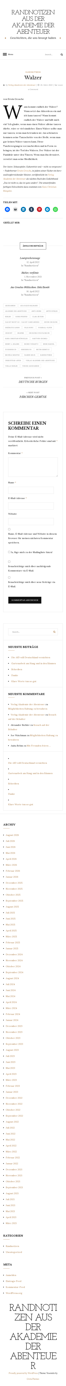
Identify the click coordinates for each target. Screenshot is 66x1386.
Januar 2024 (12, 1020)
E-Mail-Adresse (17, 498)
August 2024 (12, 978)
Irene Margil (48, 344)
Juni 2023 (10, 1062)
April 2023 (11, 1074)
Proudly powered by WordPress (23, 1373)
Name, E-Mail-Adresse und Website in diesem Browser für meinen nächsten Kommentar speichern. (32, 538)
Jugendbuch (10, 349)
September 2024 (14, 972)
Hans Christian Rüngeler (16, 339)
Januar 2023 (12, 1091)
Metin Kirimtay (43, 349)
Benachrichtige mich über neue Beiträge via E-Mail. (31, 584)
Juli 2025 (10, 912)
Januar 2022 (12, 1163)
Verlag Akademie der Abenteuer (22, 85)
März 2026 (11, 864)
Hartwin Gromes (39, 339)
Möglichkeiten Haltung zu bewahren (27, 708)
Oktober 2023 (13, 1038)
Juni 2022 (10, 1133)
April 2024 (11, 1002)
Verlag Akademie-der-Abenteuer (40, 360)
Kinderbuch (26, 349)
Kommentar (15, 453)
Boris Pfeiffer (21, 317)
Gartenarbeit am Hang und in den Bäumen (33, 663)
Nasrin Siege (29, 355)
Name (12, 482)
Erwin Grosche (24, 170)
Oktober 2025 (13, 894)
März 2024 (11, 1008)
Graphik (20, 333)
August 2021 (12, 1193)
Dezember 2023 (14, 1026)
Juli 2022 (10, 1127)
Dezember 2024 (14, 954)
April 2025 (11, 930)
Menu (9, 54)
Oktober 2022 (13, 1109)
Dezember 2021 (14, 1169)
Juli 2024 (10, 984)
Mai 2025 (10, 924)
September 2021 (14, 1187)
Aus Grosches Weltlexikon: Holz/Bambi (30, 287)
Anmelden (11, 1275)
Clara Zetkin (38, 317)
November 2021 (14, 1175)
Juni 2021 (10, 1205)
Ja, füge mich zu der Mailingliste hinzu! (31, 552)
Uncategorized (14, 1252)
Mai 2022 (10, 1139)
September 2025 (14, 900)
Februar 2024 (13, 1014)
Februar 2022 (13, 1157)
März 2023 (11, 1080)
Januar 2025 (12, 948)
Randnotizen (33, 72)
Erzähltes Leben (12, 328)
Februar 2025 (13, 942)
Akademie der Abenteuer (16, 311)
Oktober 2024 (13, 966)
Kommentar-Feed (15, 1287)
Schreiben (16, 669)
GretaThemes (33, 1379)
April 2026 (11, 858)
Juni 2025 (11, 918)
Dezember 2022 (14, 1097)
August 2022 (12, 1121)
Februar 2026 (13, 870)
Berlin (8, 317)
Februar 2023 (13, 1085)
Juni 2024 (11, 990)
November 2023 (14, 1032)
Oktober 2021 (13, 1181)
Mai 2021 (10, 1211)
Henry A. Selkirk (12, 344)
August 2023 (12, 1049)
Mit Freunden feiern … (39, 745)
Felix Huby (28, 328)
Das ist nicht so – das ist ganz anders (22, 322)
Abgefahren (10, 306)
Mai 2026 (10, 853)
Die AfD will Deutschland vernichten (30, 657)
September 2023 (14, 1044)
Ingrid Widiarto (31, 344)
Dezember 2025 (14, 882)
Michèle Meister (12, 355)
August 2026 (12, 835)
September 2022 (14, 1115)
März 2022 (11, 1151)
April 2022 (11, 1145)
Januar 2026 (12, 876)
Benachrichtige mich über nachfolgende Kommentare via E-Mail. (29, 568)
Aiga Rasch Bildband (29, 306)
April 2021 (11, 1217)
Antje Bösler (52, 311)
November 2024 (14, 960)
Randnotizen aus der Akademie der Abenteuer (33, 22)
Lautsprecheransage (30, 258)
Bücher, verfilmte (30, 272)
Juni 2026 (11, 847)
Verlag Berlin (11, 366)
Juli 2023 (10, 1056)
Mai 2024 (10, 996)
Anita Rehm (36, 311)
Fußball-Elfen (45, 328)
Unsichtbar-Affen (13, 360)
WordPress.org (14, 1293)
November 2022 (14, 1103)
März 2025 (11, 936)
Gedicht (8, 333)
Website (12, 513)
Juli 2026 (10, 841)
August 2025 (12, 906)
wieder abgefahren (30, 366)
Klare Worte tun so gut (23, 681)
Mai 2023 (10, 1068)
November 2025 (14, 888)
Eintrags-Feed (13, 1281)
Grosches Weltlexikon (39, 333)
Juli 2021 (10, 1199)
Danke (14, 675)
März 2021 (11, 1223)
